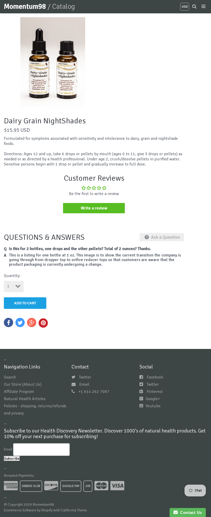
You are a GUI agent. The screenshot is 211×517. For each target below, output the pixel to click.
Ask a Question (165, 237)
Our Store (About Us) (22, 384)
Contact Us (190, 512)
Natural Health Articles (25, 398)
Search (10, 377)
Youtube (153, 406)
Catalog (63, 6)
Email (84, 384)
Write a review (94, 208)
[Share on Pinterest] (43, 323)
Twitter (85, 377)
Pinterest (155, 391)
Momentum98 (26, 6)
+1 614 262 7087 (93, 391)
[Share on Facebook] (8, 322)
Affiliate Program (19, 391)
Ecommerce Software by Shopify (28, 510)
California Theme (74, 510)
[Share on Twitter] (20, 322)
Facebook (155, 377)
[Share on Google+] (31, 322)
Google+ (153, 398)
